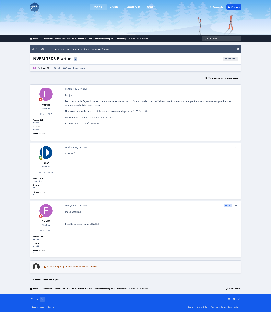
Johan (46, 162)
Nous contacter (37, 307)
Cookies (51, 307)
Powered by (224, 307)
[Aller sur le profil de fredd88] (34, 68)
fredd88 (45, 68)
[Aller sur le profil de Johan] (46, 152)
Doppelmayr (79, 68)
